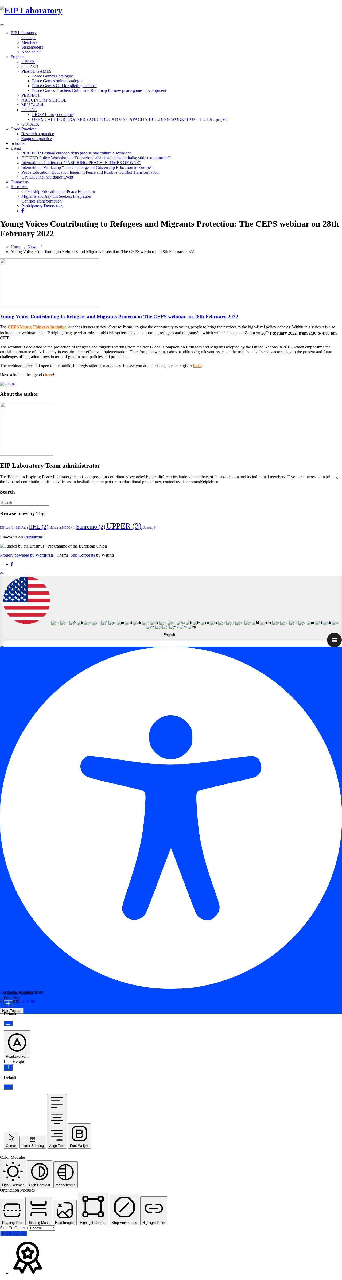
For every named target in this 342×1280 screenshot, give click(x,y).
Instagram (33, 537)
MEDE (68, 527)
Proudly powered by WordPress (27, 555)
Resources (19, 186)
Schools (17, 143)
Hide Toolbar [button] (11, 1011)
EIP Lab (7, 527)
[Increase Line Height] (8, 1067)
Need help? (31, 52)
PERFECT (30, 95)
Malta (55, 527)
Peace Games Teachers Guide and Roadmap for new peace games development (99, 90)
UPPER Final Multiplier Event (47, 177)
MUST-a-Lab (32, 105)
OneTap (28, 1001)
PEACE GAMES (36, 71)
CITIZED (29, 66)
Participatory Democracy (42, 206)
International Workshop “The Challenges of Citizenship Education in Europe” (87, 167)
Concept (28, 37)
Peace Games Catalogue (52, 76)
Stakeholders (32, 47)
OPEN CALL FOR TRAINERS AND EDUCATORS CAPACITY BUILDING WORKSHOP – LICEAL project (129, 119)
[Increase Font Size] (8, 1003)
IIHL (38, 526)
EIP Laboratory (24, 32)
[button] (2, 644)
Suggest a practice (36, 138)
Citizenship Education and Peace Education (58, 191)
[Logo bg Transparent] (31, 10)
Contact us (20, 182)
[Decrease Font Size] (8, 1023)
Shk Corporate (83, 555)
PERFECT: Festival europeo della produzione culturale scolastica (76, 153)
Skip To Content (14, 1227)
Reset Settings (13, 1233)
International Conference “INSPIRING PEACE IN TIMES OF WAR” (81, 162)
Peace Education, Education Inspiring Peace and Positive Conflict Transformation (90, 172)
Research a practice (37, 133)
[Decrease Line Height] (8, 1087)
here (197, 365)
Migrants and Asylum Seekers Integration (56, 196)
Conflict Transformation (41, 201)
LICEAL (29, 109)
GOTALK (30, 124)
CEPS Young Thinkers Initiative (37, 327)
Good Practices (23, 129)
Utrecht (149, 527)
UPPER (28, 61)
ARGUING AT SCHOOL (44, 100)
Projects (17, 57)
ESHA (22, 527)
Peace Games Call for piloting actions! (64, 85)
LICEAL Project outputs (52, 114)
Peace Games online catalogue (57, 81)
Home (16, 247)
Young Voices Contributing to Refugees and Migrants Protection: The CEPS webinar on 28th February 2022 (119, 316)
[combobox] (171, 608)
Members (29, 42)
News (32, 247)
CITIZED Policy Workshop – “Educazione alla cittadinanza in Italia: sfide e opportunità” (96, 158)
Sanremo (90, 526)
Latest (16, 148)
